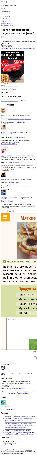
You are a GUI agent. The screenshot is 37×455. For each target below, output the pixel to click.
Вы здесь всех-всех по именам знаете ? (17, 430)
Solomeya (28, 119)
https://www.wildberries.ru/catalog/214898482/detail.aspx (18, 48)
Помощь (7, 16)
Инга (2, 373)
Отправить (22, 100)
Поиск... (3, 1)
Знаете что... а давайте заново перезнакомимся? (20, 417)
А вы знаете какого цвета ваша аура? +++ (18, 429)
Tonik (2, 156)
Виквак (3, 115)
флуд (11, 25)
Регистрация (8, 23)
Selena (22, 119)
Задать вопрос (5, 11)
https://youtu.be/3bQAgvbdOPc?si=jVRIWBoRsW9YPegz (10, 143)
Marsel (3, 179)
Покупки (6, 25)
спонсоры (29, 450)
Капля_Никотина (13, 119)
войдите (10, 393)
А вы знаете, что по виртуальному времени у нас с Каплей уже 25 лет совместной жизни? (19, 433)
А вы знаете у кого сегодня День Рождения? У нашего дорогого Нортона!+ (20, 419)
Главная (3, 21)
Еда (2, 25)
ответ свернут (19, 388)
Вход (2, 23)
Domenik (10, 201)
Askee (3, 451)
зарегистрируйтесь (23, 393)
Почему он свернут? (7, 388)
